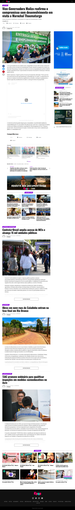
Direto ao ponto (36, 501)
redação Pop (9, 28)
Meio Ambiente (15, 501)
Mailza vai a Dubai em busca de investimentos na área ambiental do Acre (42, 156)
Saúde (46, 501)
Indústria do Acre (28, 501)
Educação (42, 501)
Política (10, 501)
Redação (8, 236)
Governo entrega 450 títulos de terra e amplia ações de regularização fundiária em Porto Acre (28, 156)
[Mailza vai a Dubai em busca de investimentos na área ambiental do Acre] (43, 150)
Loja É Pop (38, 503)
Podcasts (55, 501)
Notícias (5, 501)
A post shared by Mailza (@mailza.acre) (26, 120)
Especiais (21, 501)
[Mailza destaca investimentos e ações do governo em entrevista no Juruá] (14, 150)
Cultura (50, 501)
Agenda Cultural (68, 501)
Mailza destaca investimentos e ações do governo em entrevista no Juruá (13, 156)
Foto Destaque (60, 501)
